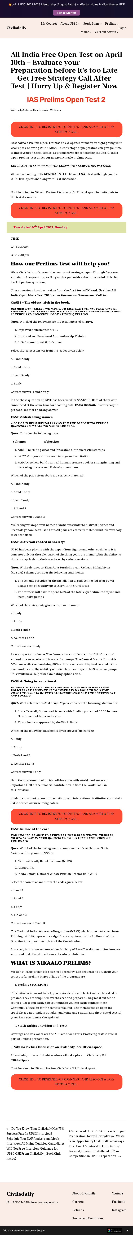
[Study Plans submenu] (101, 23)
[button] (66, 1230)
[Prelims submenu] (117, 23)
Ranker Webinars (51, 110)
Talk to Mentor (66, 12)
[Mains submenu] (91, 32)
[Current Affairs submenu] (117, 32)
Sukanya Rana (30, 110)
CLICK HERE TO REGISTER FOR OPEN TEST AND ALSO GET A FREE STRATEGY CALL (66, 129)
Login (122, 27)
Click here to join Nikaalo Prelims (34, 192)
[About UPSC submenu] (79, 23)
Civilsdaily (16, 28)
